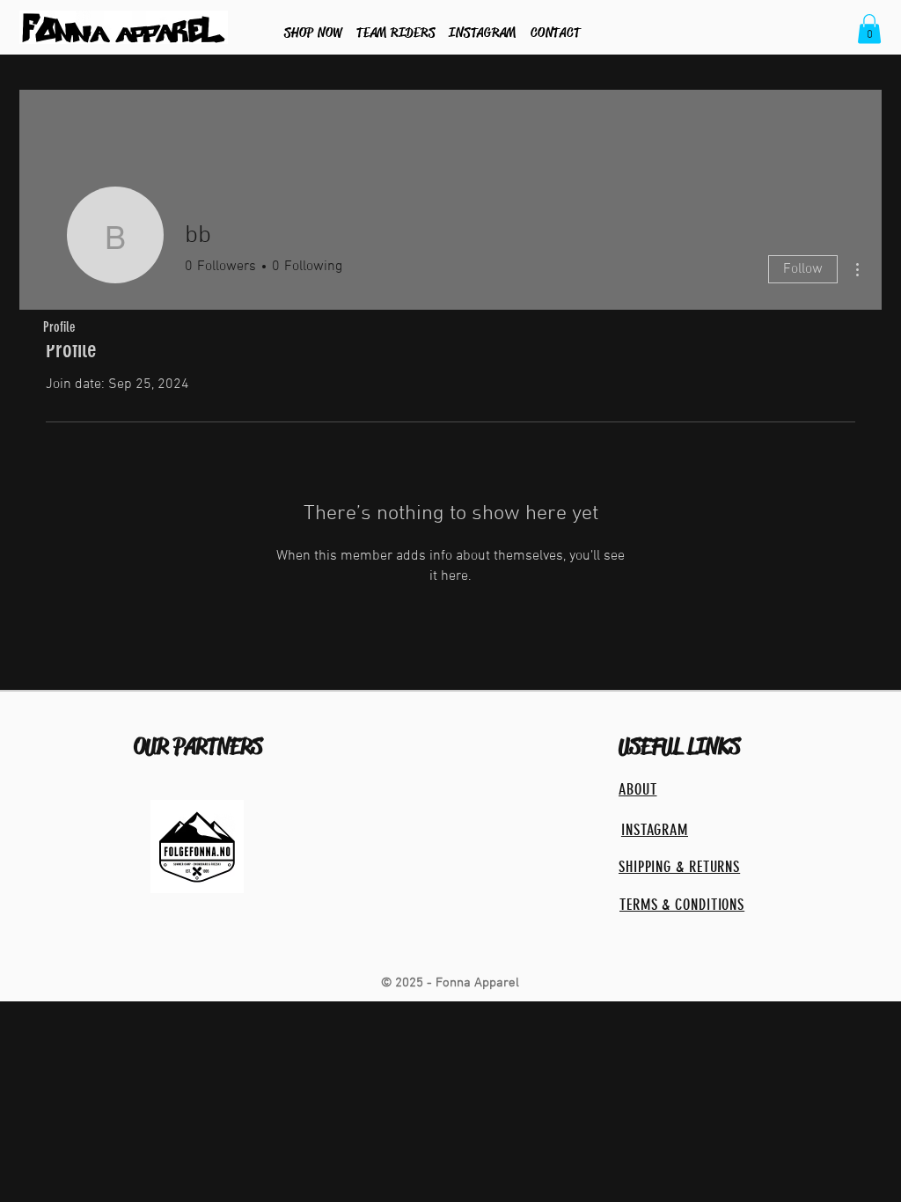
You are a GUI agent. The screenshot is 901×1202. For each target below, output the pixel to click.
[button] (869, 28)
